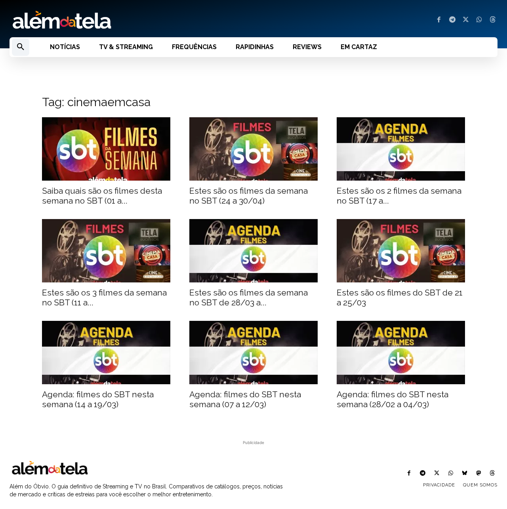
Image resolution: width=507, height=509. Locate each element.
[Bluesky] (464, 473)
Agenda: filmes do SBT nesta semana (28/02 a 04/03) (392, 399)
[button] (20, 47)
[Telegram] (452, 20)
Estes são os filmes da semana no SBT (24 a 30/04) (248, 196)
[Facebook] (439, 20)
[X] (466, 20)
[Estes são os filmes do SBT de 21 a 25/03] (401, 250)
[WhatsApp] (479, 20)
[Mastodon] (479, 473)
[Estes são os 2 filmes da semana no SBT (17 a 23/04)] (401, 149)
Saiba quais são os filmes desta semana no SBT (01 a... (102, 196)
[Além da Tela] (127, 20)
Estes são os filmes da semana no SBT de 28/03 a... (248, 297)
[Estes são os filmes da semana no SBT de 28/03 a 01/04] (253, 250)
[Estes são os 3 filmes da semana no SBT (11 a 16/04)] (106, 250)
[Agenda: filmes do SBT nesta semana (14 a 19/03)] (106, 352)
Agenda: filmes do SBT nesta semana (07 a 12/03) (245, 399)
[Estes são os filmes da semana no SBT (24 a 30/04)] (253, 149)
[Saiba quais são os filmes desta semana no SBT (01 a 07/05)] (106, 149)
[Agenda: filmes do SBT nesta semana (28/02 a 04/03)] (401, 352)
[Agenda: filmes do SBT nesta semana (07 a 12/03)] (253, 352)
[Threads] (492, 20)
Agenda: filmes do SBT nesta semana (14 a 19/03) (98, 399)
